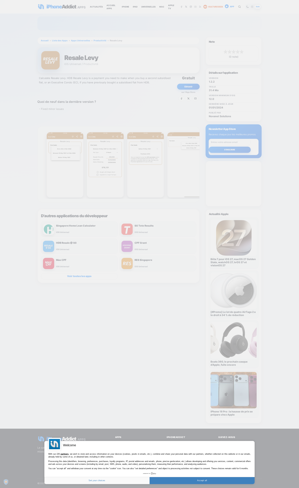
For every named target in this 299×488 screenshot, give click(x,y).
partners (65, 454)
